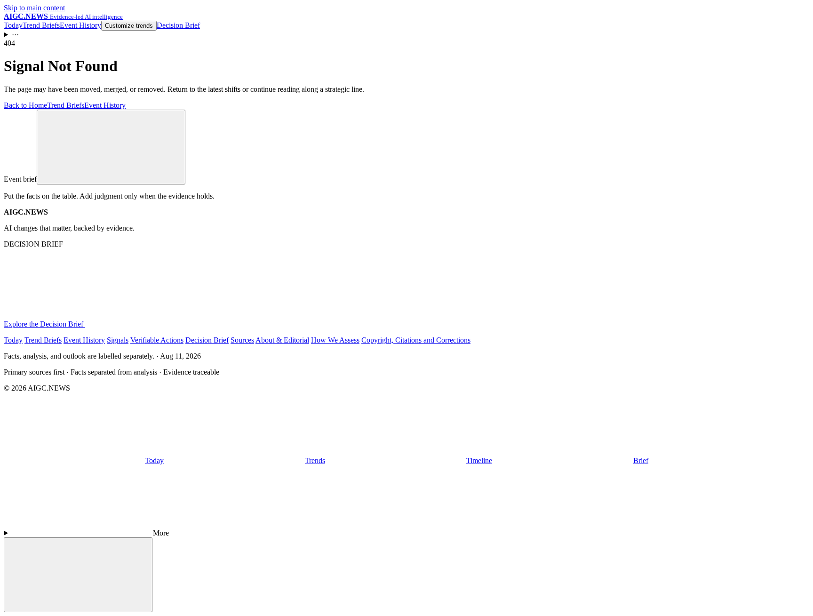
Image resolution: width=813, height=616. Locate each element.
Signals (117, 340)
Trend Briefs (41, 25)
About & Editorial (282, 340)
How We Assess (335, 340)
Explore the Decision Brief (44, 324)
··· (15, 35)
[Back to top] (78, 574)
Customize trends (129, 25)
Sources (242, 340)
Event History (80, 25)
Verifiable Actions (156, 340)
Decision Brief (178, 25)
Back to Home (25, 105)
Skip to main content (34, 8)
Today (13, 25)
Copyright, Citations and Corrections (415, 340)
